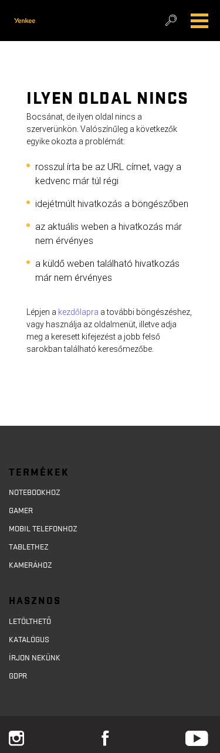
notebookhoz (34, 492)
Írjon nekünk (34, 658)
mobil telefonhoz (43, 529)
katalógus (29, 640)
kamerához (30, 565)
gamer (21, 511)
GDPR (18, 676)
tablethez (29, 547)
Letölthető (30, 621)
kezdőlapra (78, 312)
